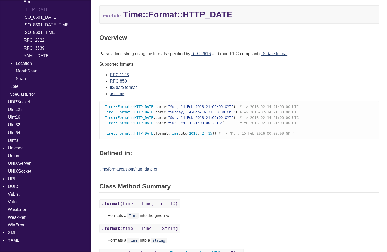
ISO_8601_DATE (40, 17)
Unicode (16, 148)
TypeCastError (21, 94)
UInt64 (14, 132)
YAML (13, 240)
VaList (13, 194)
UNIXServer (19, 163)
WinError (16, 225)
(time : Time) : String (140, 228)
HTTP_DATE (36, 9)
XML (12, 232)
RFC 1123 (119, 74)
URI (11, 179)
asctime (117, 93)
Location (24, 63)
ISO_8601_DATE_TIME (46, 25)
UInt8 (13, 140)
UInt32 (14, 125)
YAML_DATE (36, 56)
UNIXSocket (19, 171)
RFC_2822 (34, 40)
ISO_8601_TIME (39, 32)
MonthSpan (26, 71)
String (158, 240)
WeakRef (16, 217)
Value (13, 202)
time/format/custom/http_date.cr (128, 169)
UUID (13, 186)
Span (21, 78)
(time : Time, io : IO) (140, 203)
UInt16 (14, 117)
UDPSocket (19, 102)
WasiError (17, 209)
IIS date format (274, 53)
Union (13, 155)
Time (133, 216)
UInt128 (15, 109)
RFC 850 (118, 81)
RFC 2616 (201, 53)
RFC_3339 (34, 48)
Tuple (13, 86)
